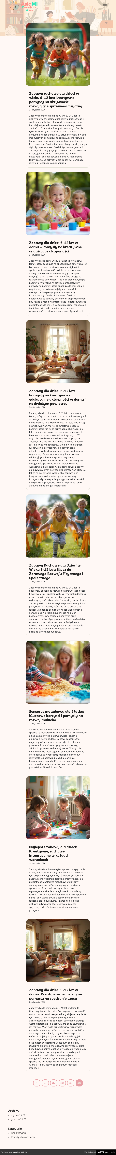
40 (79, 1083)
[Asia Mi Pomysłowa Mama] (23, 5)
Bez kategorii (18, 1133)
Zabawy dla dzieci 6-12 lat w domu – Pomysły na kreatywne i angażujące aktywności (56, 246)
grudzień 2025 (19, 1119)
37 (54, 1083)
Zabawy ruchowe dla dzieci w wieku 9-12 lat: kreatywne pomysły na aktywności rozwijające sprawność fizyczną (55, 99)
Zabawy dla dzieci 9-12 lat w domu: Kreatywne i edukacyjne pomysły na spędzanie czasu (55, 994)
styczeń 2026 (19, 1115)
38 (62, 1083)
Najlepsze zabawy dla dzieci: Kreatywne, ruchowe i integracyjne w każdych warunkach (53, 853)
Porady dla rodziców (23, 1137)
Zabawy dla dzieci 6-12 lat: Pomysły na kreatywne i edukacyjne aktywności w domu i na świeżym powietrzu (57, 397)
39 (71, 1083)
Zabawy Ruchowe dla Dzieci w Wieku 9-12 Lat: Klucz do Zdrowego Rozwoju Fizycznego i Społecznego (56, 571)
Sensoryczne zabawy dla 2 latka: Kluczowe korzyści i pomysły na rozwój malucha (56, 715)
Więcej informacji (90, 1152)
